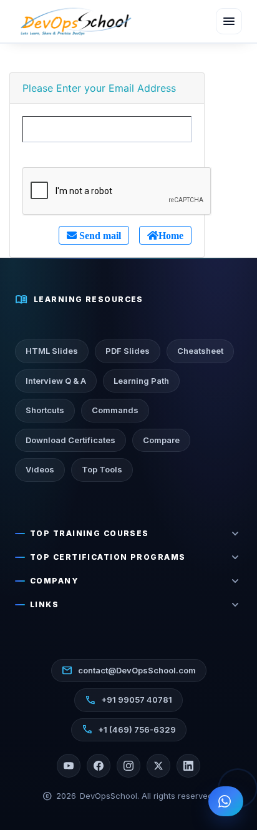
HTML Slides (52, 351)
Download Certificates (70, 440)
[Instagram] (128, 766)
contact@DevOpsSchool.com (129, 670)
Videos (40, 469)
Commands (115, 410)
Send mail (99, 235)
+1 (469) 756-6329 (129, 729)
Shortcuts (45, 410)
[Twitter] (158, 766)
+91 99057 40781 (128, 700)
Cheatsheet (200, 351)
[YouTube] (68, 766)
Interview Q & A (56, 381)
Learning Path (141, 381)
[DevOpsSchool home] (75, 21)
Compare (161, 440)
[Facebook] (98, 766)
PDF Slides (127, 351)
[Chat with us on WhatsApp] (225, 801)
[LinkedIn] (188, 766)
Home (170, 235)
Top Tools (102, 469)
